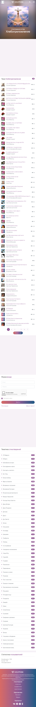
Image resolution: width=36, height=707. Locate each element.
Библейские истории (18, 462)
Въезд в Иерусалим (18, 496)
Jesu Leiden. (9, 137)
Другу (18, 515)
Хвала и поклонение (18, 640)
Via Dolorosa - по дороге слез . (14, 147)
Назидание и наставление (18, 549)
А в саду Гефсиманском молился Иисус (16, 157)
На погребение (18, 546)
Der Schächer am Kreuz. (12, 113)
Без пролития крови (11, 230)
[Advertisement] (18, 58)
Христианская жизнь (18, 647)
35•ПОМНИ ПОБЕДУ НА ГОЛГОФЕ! (15, 88)
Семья (18, 606)
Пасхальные (18, 564)
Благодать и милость (18, 470)
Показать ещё (18, 333)
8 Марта (18, 459)
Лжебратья (18, 538)
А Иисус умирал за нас (12, 176)
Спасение (18, 621)
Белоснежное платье (11, 245)
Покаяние (18, 576)
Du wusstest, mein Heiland (12, 128)
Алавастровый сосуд (11, 225)
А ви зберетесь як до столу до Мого (15, 162)
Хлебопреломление (18, 644)
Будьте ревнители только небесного (16, 304)
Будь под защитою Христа (13, 299)
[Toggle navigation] (34, 2)
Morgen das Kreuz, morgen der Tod (15, 142)
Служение (18, 613)
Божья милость (10, 294)
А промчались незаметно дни (14, 206)
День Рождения (18, 508)
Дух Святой (18, 519)
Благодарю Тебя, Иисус (12, 255)
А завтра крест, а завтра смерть (14, 172)
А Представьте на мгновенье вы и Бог (16, 201)
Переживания (18, 568)
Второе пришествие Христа (18, 493)
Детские (18, 512)
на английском (18, 689)
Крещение (18, 534)
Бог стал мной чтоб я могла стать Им (16, 279)
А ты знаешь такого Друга (13, 211)
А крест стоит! (10, 181)
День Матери (18, 504)
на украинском (18, 686)
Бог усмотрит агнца (11, 284)
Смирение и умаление (18, 617)
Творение (18, 629)
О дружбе (18, 557)
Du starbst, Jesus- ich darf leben (14, 123)
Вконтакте (18, 695)
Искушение (18, 527)
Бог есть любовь (10, 269)
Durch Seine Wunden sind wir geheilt (15, 132)
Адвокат (8, 220)
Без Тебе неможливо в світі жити (15, 235)
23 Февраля (18, 455)
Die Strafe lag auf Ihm (11, 118)
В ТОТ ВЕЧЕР (9, 308)
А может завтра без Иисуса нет (14, 186)
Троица (18, 632)
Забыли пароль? (30, 406)
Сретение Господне (18, 625)
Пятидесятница (18, 595)
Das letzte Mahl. (10, 108)
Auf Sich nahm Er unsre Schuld (14, 103)
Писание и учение (18, 572)
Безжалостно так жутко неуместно (15, 240)
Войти (18, 402)
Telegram (18, 697)
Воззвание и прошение (18, 485)
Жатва (18, 523)
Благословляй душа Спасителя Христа (16, 264)
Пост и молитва (18, 579)
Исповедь (18, 530)
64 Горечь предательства (13, 93)
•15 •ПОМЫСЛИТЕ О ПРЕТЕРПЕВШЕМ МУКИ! (18, 83)
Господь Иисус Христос (18, 500)
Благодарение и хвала (18, 466)
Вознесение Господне (18, 489)
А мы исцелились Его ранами (14, 191)
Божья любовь (18, 478)
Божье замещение (11, 289)
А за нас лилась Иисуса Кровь (14, 167)
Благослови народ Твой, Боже (14, 260)
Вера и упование (18, 481)
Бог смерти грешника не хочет (14, 274)
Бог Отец (18, 474)
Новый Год (18, 553)
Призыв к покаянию (18, 583)
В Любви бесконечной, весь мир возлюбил (17, 323)
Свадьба (18, 602)
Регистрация (4, 406)
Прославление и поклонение (18, 587)
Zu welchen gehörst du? (12, 152)
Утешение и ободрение (18, 636)
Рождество (18, 598)
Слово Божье (18, 610)
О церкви (18, 561)
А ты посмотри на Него (12, 216)
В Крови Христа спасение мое (14, 318)
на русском (18, 684)
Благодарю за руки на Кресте (14, 250)
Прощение (18, 591)
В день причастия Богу (12, 313)
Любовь (18, 542)
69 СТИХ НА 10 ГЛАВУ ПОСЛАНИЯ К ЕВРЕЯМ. (18, 98)
